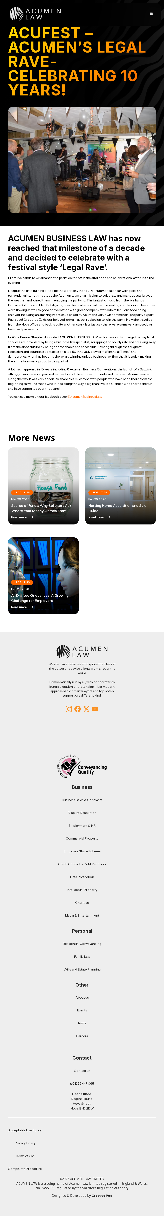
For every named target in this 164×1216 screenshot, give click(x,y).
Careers (82, 1036)
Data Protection (82, 877)
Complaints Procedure (25, 1169)
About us (82, 997)
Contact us (82, 1071)
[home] (35, 14)
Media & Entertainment (82, 915)
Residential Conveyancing (82, 944)
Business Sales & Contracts (82, 800)
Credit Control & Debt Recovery (82, 864)
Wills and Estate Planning (82, 969)
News (82, 1023)
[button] (150, 14)
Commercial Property (82, 838)
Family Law (82, 956)
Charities (82, 903)
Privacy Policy (25, 1143)
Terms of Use (25, 1156)
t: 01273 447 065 (82, 1083)
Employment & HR (82, 826)
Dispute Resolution (82, 813)
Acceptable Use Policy (25, 1130)
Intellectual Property (82, 890)
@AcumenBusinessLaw (84, 397)
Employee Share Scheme (82, 851)
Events (82, 1010)
